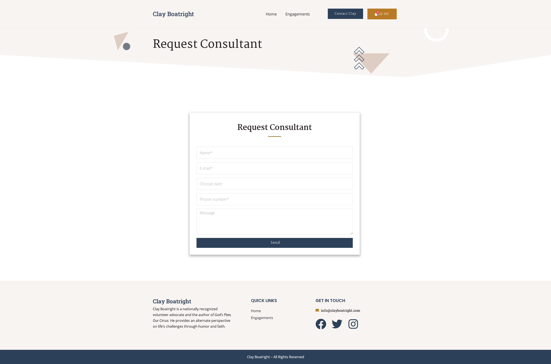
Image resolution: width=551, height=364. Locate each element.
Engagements (297, 14)
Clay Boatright (173, 14)
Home (271, 14)
